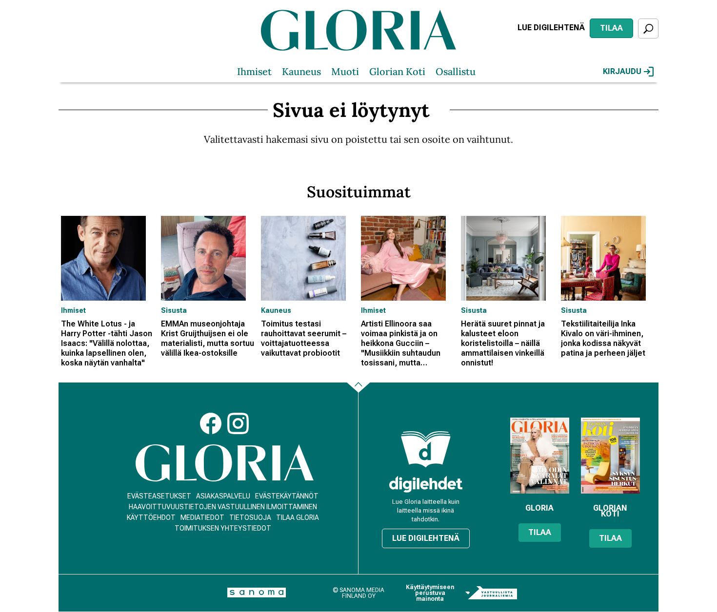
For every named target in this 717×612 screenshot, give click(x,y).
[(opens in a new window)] (425, 484)
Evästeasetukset (159, 496)
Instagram (238, 423)
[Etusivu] (225, 463)
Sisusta (174, 310)
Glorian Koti (397, 71)
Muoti (345, 71)
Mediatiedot (202, 517)
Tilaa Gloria (297, 517)
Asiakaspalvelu (223, 496)
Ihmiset (254, 71)
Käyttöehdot (151, 517)
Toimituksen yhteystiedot (223, 528)
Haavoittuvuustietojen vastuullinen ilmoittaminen (223, 507)
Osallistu (456, 71)
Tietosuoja (250, 517)
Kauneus (301, 71)
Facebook (210, 423)
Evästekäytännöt (287, 496)
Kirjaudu (622, 71)
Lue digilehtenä (551, 27)
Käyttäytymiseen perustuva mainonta (430, 593)
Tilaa (611, 28)
